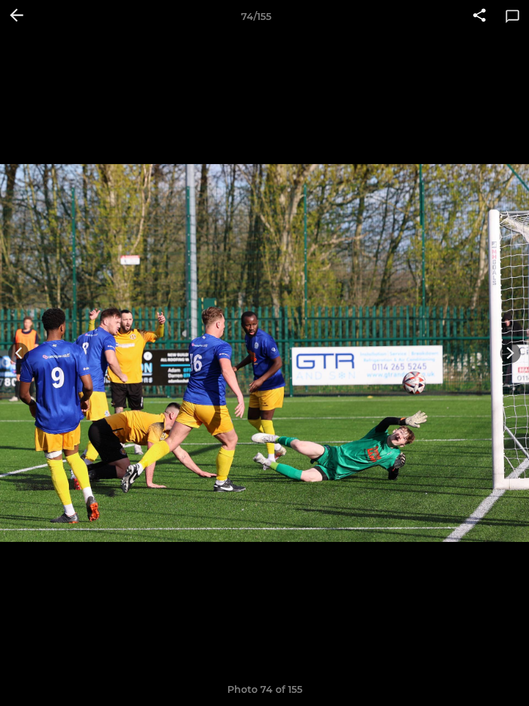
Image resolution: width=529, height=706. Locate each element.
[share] (479, 16)
